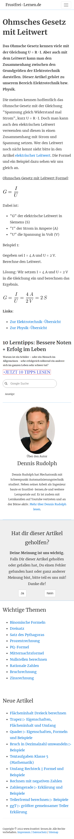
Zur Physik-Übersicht (28, 328)
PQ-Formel (19, 647)
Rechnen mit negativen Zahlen (36, 781)
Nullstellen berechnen (28, 659)
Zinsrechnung (22, 678)
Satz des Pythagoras (27, 635)
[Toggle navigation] (66, 5)
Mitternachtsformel (27, 653)
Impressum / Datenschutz (32, 832)
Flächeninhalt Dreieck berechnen (38, 713)
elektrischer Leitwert (32, 155)
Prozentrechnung (25, 641)
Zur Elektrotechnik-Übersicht (35, 322)
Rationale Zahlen (24, 666)
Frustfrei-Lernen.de (23, 5)
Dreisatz (17, 628)
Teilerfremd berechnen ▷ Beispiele (39, 800)
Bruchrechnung (23, 672)
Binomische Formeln (27, 622)
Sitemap (53, 832)
